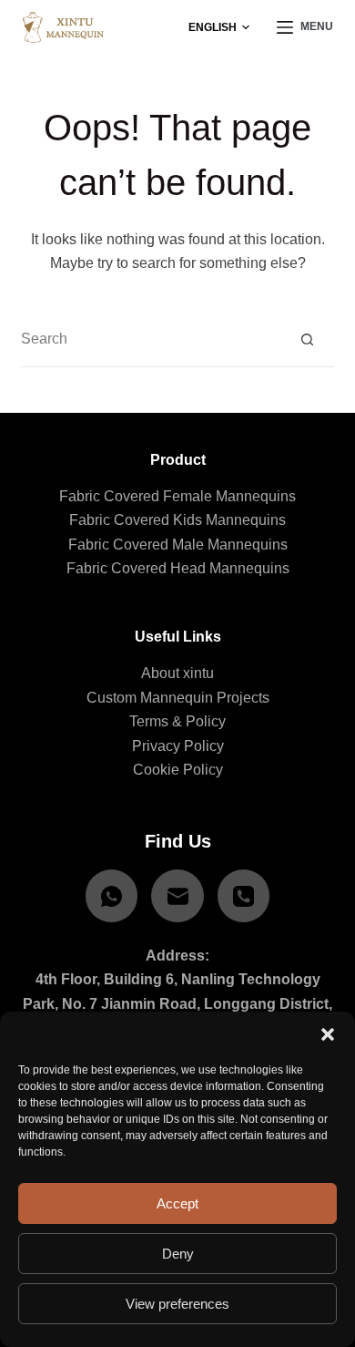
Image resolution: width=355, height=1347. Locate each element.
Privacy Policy (178, 746)
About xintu (177, 673)
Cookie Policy (178, 769)
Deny (178, 1253)
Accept (177, 1203)
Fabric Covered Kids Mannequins (177, 520)
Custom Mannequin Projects (177, 697)
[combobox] (150, 339)
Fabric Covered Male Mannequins (178, 544)
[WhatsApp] (112, 895)
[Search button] (307, 339)
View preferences (177, 1303)
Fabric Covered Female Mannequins (177, 496)
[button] (328, 1034)
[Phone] (244, 895)
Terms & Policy (177, 721)
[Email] (177, 895)
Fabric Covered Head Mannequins (177, 568)
